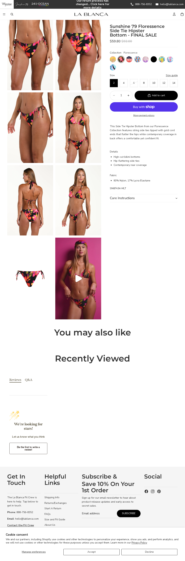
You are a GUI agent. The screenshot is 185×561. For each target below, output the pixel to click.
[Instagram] (152, 491)
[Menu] (4, 14)
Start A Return (52, 508)
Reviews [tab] (15, 380)
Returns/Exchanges (55, 503)
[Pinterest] (159, 491)
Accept (91, 552)
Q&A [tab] (28, 380)
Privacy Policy (139, 542)
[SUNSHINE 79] (22, 4)
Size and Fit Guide (54, 519)
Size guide (172, 75)
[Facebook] (146, 491)
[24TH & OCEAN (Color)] (40, 4)
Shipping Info (51, 497)
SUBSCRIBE (128, 513)
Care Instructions (122, 198)
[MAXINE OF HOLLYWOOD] (7, 4)
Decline (149, 552)
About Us (49, 525)
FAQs (47, 514)
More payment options (143, 115)
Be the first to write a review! (28, 448)
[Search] (12, 14)
